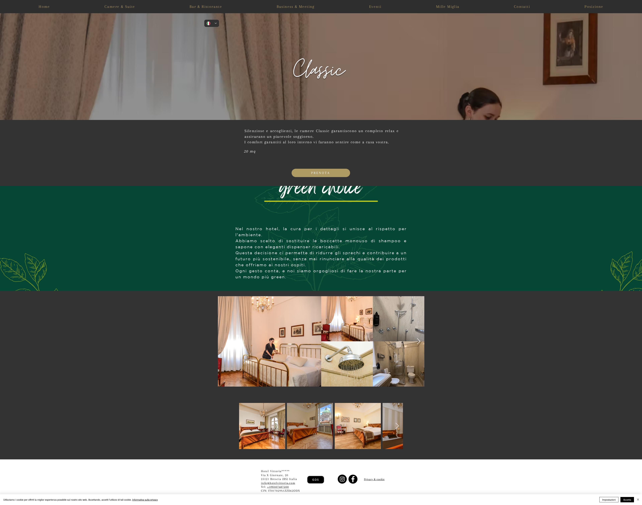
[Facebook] (352, 479)
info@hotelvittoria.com (278, 483)
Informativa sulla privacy (145, 499)
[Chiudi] (638, 499)
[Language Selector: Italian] (211, 23)
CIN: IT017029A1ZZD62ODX (280, 490)
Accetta (627, 499)
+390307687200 (278, 486)
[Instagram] (342, 479)
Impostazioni (609, 499)
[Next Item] (418, 341)
